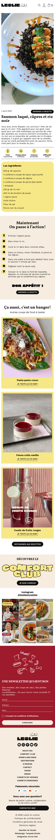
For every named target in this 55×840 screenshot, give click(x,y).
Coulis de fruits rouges (27, 530)
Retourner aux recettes (27, 544)
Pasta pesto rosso (27, 380)
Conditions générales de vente (27, 822)
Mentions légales (27, 825)
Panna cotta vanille (27, 455)
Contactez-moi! (27, 808)
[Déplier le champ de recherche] (39, 5)
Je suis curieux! (27, 583)
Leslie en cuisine (31, 815)
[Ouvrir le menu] (52, 5)
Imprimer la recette (42, 111)
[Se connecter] (44, 5)
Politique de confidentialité (27, 818)
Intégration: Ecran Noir (27, 836)
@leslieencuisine (27, 594)
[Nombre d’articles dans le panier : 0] (48, 5)
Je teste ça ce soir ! (27, 384)
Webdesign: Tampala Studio (27, 833)
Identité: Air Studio (27, 830)
